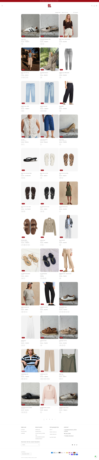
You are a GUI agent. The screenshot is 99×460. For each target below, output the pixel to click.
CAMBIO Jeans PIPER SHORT (64, 72)
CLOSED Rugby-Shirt (24, 374)
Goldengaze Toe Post (63, 340)
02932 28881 (68, 433)
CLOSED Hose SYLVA (43, 374)
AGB (36, 435)
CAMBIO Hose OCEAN (44, 307)
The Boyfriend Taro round (44, 206)
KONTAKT (23, 429)
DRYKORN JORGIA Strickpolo (45, 407)
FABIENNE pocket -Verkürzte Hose (65, 273)
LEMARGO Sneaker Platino (63, 407)
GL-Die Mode (26, 457)
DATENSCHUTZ (38, 431)
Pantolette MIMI (24, 240)
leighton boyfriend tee (25, 307)
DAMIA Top (61, 374)
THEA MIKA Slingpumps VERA (45, 39)
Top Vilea (22, 139)
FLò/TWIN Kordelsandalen (25, 273)
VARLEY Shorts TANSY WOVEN (64, 39)
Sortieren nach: (58, 12)
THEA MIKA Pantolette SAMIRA (26, 407)
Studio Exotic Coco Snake (63, 173)
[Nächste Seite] (55, 419)
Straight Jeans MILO (43, 106)
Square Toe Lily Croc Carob (26, 206)
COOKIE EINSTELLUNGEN (40, 433)
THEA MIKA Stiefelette (44, 72)
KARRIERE (23, 433)
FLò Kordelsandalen (43, 273)
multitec (35, 457)
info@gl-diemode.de (69, 435)
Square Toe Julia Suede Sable (26, 173)
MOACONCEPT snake (63, 307)
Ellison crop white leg (25, 72)
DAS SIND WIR (23, 431)
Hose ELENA (61, 106)
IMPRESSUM (37, 429)
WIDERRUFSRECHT (38, 438)
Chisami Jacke (42, 240)
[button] (2, 6)
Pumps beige (61, 139)
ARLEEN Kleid (23, 340)
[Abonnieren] (38, 444)
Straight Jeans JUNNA (25, 106)
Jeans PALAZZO (62, 240)
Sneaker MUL (23, 39)
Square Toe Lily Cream (44, 173)
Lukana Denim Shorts (44, 139)
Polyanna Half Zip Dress (63, 206)
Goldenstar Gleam (43, 340)
